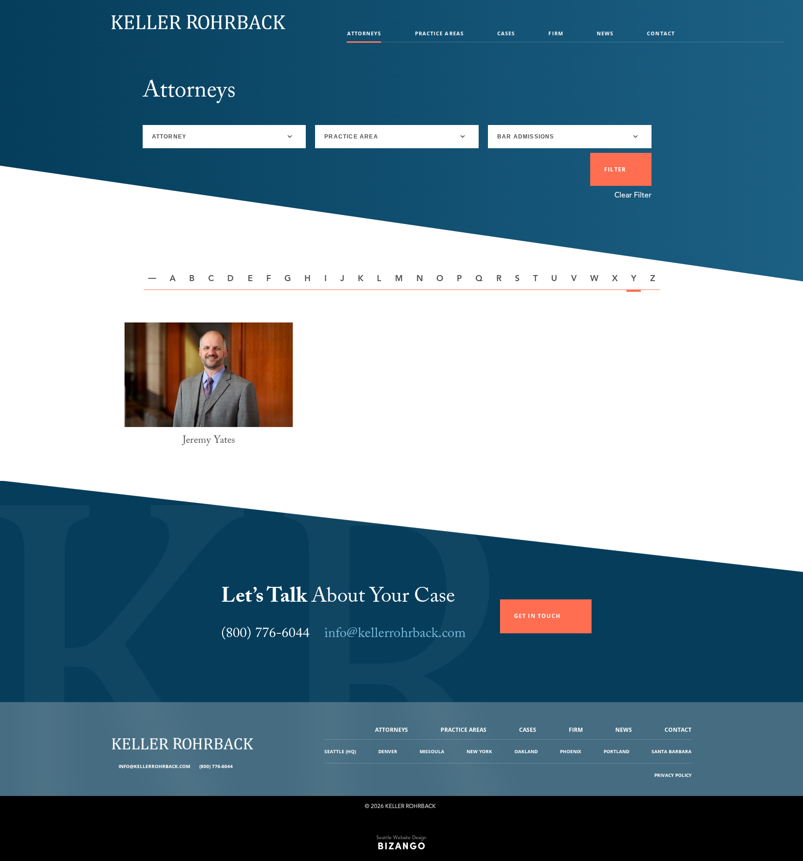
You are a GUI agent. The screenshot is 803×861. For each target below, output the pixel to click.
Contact (661, 33)
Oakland (526, 751)
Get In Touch (537, 616)
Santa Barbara (671, 751)
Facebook (240, 766)
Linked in (247, 766)
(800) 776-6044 (216, 766)
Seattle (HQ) (340, 751)
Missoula (432, 751)
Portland (616, 751)
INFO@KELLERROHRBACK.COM (154, 766)
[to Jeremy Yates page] (209, 374)
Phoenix (570, 751)
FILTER (615, 169)
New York (479, 751)
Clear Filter (633, 195)
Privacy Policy (672, 775)
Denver (387, 751)
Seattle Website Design (401, 838)
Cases (506, 33)
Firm (555, 33)
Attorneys (364, 33)
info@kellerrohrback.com (395, 635)
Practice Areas (439, 33)
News (605, 33)
